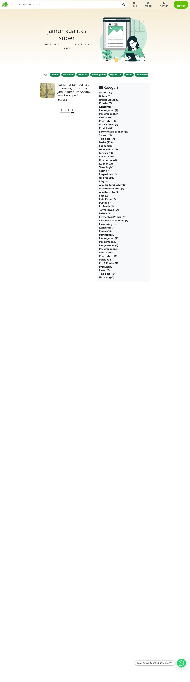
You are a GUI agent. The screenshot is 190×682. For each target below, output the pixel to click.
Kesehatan (105, 160)
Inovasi (103, 153)
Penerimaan (106, 241)
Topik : (45, 74)
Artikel (64, 99)
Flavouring (105, 224)
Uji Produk (105, 177)
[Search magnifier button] (124, 5)
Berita (102, 142)
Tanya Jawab (106, 209)
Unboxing (105, 277)
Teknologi (105, 167)
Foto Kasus (105, 199)
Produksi (83, 74)
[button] (181, 663)
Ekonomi (104, 146)
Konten (164, 5)
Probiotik (104, 206)
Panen (103, 231)
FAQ (101, 181)
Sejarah (103, 135)
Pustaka (104, 202)
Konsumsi (105, 106)
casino (103, 170)
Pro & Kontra (106, 124)
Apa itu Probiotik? (110, 188)
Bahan (55, 74)
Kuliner (103, 163)
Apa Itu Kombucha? (111, 185)
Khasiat (103, 103)
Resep (129, 74)
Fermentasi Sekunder (112, 131)
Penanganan (99, 74)
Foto (101, 195)
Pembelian (105, 234)
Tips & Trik (116, 74)
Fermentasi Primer (110, 217)
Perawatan (105, 121)
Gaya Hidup (106, 149)
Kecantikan (106, 156)
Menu (148, 5)
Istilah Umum (144, 74)
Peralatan (68, 74)
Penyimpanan (107, 114)
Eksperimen (106, 174)
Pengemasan (107, 245)
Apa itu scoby (107, 192)
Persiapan (105, 259)
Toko (134, 5)
